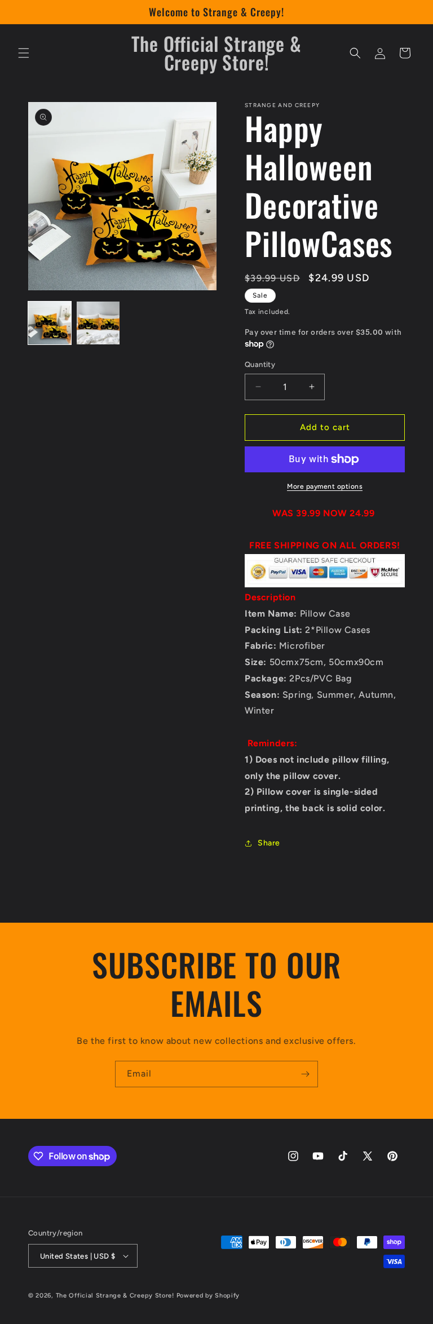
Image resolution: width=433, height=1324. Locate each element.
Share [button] (269, 843)
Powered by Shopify (208, 1295)
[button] (23, 53)
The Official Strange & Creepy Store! (115, 1295)
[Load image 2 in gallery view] (98, 323)
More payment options (325, 486)
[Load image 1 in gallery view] (49, 323)
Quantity (260, 364)
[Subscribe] (305, 1074)
